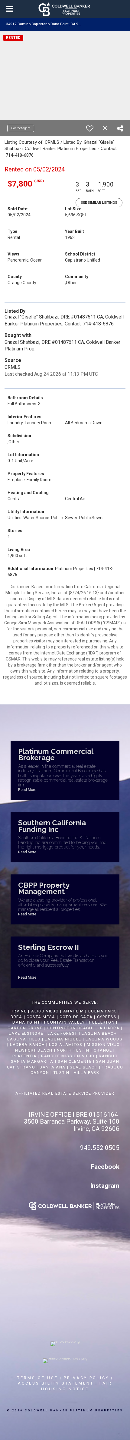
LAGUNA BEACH (99, 1033)
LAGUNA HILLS (23, 1039)
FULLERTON (102, 1022)
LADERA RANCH (27, 1044)
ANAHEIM (73, 1011)
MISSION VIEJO (103, 1044)
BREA (16, 1017)
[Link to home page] (65, 9)
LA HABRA (108, 1028)
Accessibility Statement (56, 1383)
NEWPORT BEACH (34, 1050)
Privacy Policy (86, 1378)
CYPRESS (107, 1017)
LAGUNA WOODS (104, 1039)
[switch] (89, 128)
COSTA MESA (41, 1017)
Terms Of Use (37, 1378)
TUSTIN (62, 1072)
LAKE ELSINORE (26, 1033)
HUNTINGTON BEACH (70, 1028)
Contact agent (20, 128)
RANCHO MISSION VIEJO (68, 1056)
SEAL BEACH (84, 1067)
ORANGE (103, 1050)
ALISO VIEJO (45, 1011)
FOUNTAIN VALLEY (64, 1022)
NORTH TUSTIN (73, 1050)
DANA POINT (26, 1022)
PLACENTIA (24, 1056)
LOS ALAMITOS (65, 1044)
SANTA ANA (53, 1067)
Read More (27, 790)
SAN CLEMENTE (75, 1061)
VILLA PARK (86, 1072)
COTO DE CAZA (76, 1017)
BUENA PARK (102, 1011)
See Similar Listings (99, 203)
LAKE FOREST (62, 1033)
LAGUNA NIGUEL (63, 1039)
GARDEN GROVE (25, 1028)
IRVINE (19, 1011)
